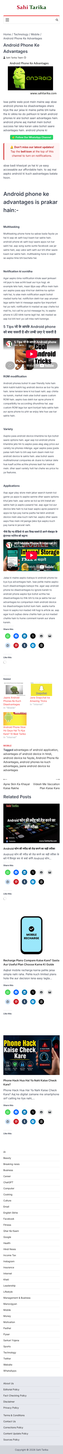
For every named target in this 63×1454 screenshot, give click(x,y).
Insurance (8, 1267)
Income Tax (9, 1255)
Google (7, 1237)
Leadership (9, 1285)
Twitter (7, 1358)
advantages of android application (35, 749)
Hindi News (9, 1249)
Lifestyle (8, 1291)
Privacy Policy (11, 1407)
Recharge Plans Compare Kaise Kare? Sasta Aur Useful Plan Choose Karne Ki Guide (31, 962)
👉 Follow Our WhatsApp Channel (31, 137)
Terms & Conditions (14, 1415)
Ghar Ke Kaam (11, 1230)
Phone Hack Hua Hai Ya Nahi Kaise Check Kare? (30, 1082)
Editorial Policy (11, 1389)
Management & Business (16, 1297)
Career (7, 1176)
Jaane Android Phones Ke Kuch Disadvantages (12, 701)
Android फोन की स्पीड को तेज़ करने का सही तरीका (29, 848)
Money (7, 1316)
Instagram (8, 1261)
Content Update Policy (15, 1433)
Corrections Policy (13, 1427)
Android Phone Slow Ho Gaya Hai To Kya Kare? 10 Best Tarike (14, 730)
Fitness (7, 1224)
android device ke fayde (18, 758)
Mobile (7, 745)
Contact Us (9, 1421)
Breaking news (11, 1164)
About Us (8, 1383)
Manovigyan (10, 1303)
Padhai (7, 1328)
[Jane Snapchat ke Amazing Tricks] (41, 689)
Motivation (9, 1322)
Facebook (8, 1218)
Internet (7, 1273)
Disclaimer (9, 1401)
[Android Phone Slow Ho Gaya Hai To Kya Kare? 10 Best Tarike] (15, 718)
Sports (7, 1346)
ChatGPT (8, 1182)
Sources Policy (11, 1439)
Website (7, 1364)
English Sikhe (10, 1212)
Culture (7, 1200)
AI (4, 1151)
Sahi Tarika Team (14, 57)
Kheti (6, 1279)
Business (8, 1170)
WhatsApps (9, 1370)
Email (6, 1206)
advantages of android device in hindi (27, 754)
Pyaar (6, 1334)
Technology (9, 1352)
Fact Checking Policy (15, 1395)
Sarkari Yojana (11, 1340)
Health (6, 1243)
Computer (8, 1188)
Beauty (7, 1158)
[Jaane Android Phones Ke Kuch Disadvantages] (15, 689)
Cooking (7, 1194)
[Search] (56, 19)
